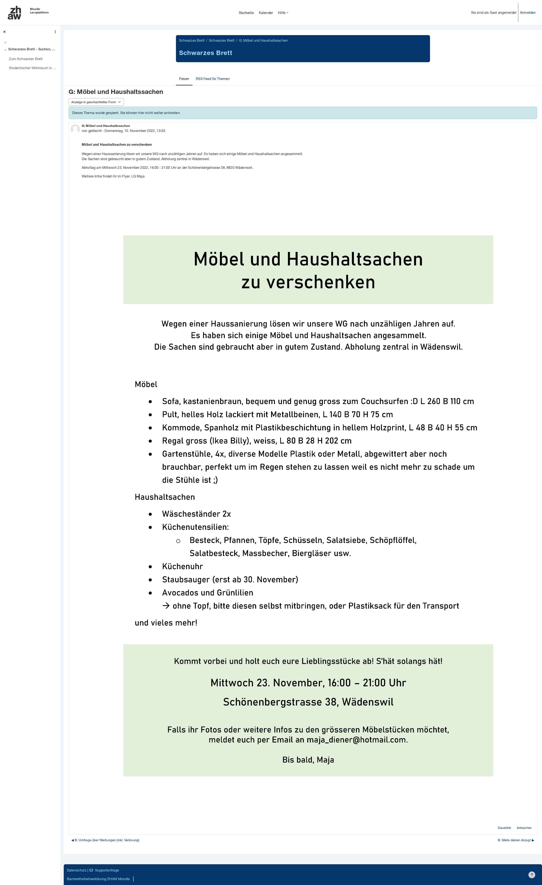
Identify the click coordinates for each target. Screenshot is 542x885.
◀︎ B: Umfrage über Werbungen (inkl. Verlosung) (105, 840)
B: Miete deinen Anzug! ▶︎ (516, 840)
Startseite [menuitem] (246, 13)
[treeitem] (30, 42)
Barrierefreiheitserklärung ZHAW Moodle (98, 879)
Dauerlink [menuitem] (504, 828)
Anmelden (528, 12)
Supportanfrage (107, 870)
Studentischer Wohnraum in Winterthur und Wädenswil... (33, 68)
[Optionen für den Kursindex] (55, 31)
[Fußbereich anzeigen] (531, 874)
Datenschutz (77, 870)
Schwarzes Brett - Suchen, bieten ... (32, 49)
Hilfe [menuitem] (281, 13)
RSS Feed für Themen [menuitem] (213, 79)
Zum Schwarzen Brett (26, 59)
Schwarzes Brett (192, 40)
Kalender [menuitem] (266, 13)
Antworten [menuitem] (524, 828)
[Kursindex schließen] (4, 31)
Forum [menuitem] (184, 79)
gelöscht (95, 131)
